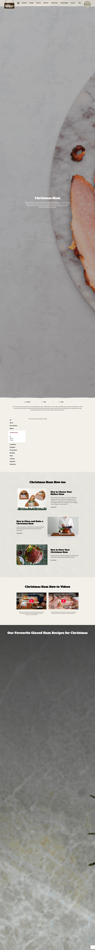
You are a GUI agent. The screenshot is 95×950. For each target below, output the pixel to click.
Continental (13, 444)
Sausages (12, 458)
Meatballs (12, 452)
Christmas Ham (14, 432)
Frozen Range (13, 450)
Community (54, 2)
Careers (73, 2)
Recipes (31, 2)
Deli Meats (12, 447)
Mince (11, 455)
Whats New (13, 464)
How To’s (38, 2)
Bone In (11, 438)
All (10, 420)
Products (24, 2)
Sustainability (64, 2)
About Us (46, 2)
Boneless (11, 440)
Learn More (53, 507)
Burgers (12, 428)
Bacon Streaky (13, 425)
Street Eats (12, 461)
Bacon (11, 422)
